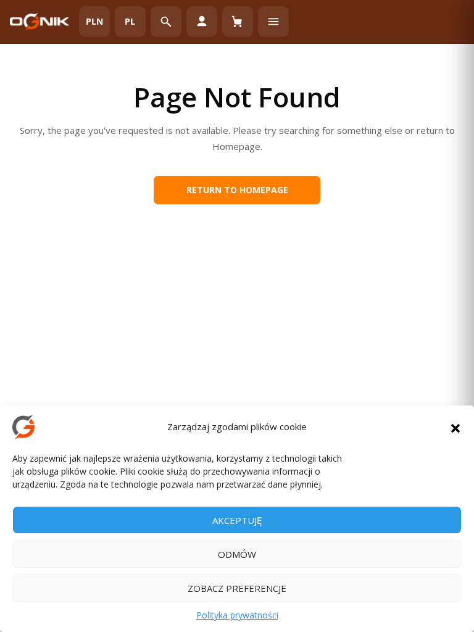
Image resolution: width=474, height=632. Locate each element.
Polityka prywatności (237, 615)
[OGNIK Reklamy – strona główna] (39, 21)
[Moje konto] (201, 21)
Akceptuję (237, 520)
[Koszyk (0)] (237, 21)
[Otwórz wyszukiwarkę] (166, 21)
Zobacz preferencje (237, 588)
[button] (455, 427)
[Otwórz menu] (273, 21)
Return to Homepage (237, 190)
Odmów (237, 554)
